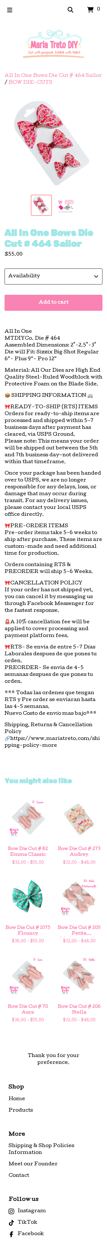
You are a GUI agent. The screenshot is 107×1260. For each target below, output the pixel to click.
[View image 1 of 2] (41, 205)
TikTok (27, 1222)
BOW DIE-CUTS (31, 82)
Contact (19, 1175)
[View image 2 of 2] (65, 205)
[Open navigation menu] (10, 10)
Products (21, 1110)
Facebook (31, 1234)
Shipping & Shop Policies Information (41, 1149)
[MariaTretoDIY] (53, 46)
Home (17, 1099)
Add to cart (53, 302)
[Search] (70, 10)
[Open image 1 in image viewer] (53, 142)
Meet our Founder (33, 1164)
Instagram (32, 1211)
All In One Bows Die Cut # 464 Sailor (53, 75)
